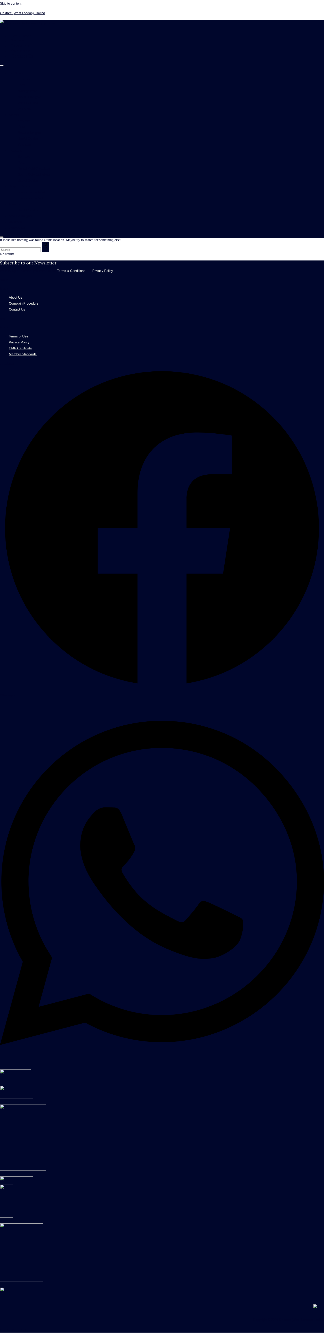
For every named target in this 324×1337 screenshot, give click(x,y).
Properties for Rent (31, 192)
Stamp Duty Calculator (34, 174)
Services (24, 79)
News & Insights (29, 96)
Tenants (14, 204)
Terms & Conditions (71, 270)
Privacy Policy (102, 270)
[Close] (2, 237)
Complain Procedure (23, 303)
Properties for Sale (31, 198)
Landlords (21, 35)
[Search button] (45, 247)
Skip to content (10, 3)
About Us (15, 297)
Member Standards (23, 354)
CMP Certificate (20, 348)
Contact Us (22, 56)
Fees (21, 85)
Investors (20, 46)
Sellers (17, 40)
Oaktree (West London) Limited (22, 12)
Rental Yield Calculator (34, 168)
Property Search (20, 186)
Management (27, 91)
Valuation (20, 51)
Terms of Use (18, 336)
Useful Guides (28, 102)
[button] (162, 28)
